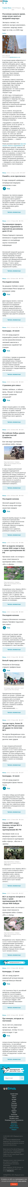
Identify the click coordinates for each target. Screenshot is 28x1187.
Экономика (14, 1105)
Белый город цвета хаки (12, 660)
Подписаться (21, 1078)
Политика (14, 1103)
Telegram (14, 1129)
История (14, 1099)
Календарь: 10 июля (10, 776)
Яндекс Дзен (14, 1125)
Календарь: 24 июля (10, 331)
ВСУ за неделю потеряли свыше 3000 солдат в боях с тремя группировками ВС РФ (13, 549)
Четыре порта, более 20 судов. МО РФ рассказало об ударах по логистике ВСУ (13, 726)
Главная (4, 8)
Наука (14, 1112)
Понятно (14, 1184)
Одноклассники (14, 1127)
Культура (14, 1107)
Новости (14, 1095)
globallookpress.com (15, 57)
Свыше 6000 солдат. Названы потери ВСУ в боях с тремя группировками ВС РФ (12, 826)
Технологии (14, 1114)
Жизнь (9, 8)
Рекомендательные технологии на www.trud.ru (14, 1121)
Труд (8, 188)
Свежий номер (14, 1093)
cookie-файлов (22, 1181)
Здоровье (14, 1110)
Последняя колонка (10, 282)
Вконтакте (14, 1124)
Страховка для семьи (11, 385)
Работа (14, 1097)
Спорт (14, 1109)
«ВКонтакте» (7, 465)
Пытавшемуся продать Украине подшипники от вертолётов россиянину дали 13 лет (12, 227)
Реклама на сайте (14, 1116)
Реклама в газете (14, 1118)
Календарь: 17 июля (10, 971)
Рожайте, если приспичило (13, 176)
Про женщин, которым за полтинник (12, 1020)
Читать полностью (14, 212)
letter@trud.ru (10, 1170)
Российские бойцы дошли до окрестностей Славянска (13, 435)
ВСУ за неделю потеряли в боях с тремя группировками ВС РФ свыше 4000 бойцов (13, 900)
